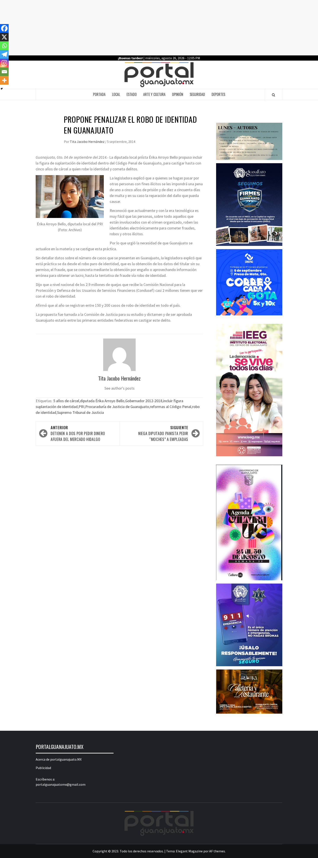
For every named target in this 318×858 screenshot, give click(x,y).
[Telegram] (4, 54)
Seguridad (197, 94)
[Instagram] (4, 63)
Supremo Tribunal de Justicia (80, 412)
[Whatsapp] (4, 45)
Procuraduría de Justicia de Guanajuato (117, 406)
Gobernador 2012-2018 (143, 400)
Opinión (177, 94)
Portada (99, 94)
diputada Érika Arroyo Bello (102, 400)
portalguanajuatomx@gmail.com (60, 784)
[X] (4, 37)
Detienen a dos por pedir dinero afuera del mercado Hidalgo (78, 433)
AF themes (217, 851)
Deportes (218, 94)
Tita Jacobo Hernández (87, 141)
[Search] (273, 94)
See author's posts (119, 388)
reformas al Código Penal (170, 406)
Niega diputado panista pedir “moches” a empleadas (163, 433)
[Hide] (1, 88)
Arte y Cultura (154, 94)
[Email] (4, 71)
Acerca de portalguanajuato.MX (59, 759)
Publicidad (43, 768)
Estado (132, 94)
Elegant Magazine (189, 851)
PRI (81, 406)
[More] (4, 80)
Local (116, 94)
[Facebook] (4, 28)
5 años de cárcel (66, 400)
